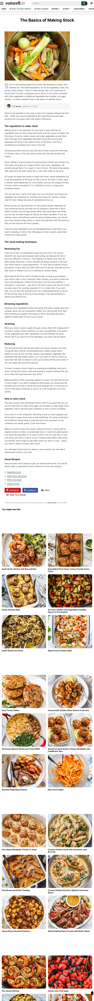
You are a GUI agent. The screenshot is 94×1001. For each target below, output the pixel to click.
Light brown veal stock (17, 476)
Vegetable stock (14, 472)
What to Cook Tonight (21, 9)
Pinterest (13, 490)
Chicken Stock (13, 483)
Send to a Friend (17, 495)
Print (47, 490)
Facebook (31, 490)
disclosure (51, 503)
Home (3, 9)
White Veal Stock (14, 479)
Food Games (79, 9)
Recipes (55, 9)
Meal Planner (42, 9)
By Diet (66, 9)
